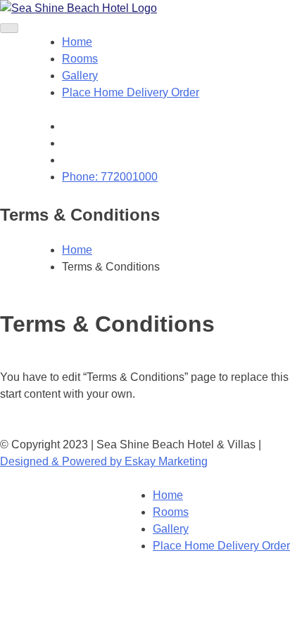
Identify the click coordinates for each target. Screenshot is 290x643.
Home (77, 42)
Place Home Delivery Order (130, 92)
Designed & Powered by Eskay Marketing (104, 461)
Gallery (80, 76)
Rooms (80, 59)
